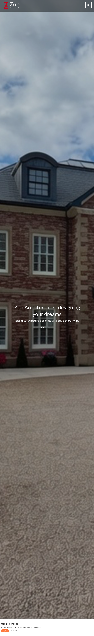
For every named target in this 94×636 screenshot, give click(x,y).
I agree (5, 631)
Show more (14, 631)
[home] (11, 5)
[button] (88, 5)
